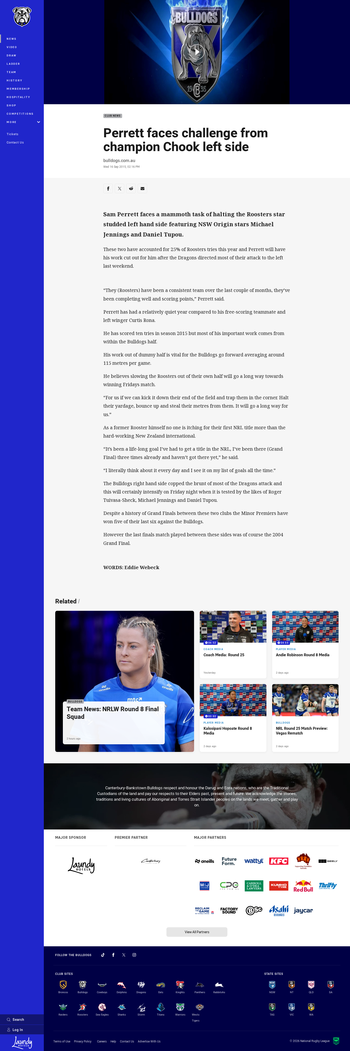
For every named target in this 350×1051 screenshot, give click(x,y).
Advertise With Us (149, 1041)
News (12, 38)
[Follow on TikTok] (103, 955)
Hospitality (18, 97)
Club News (112, 116)
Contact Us (15, 142)
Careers (102, 1041)
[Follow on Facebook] (113, 955)
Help (113, 1041)
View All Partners (197, 932)
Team (11, 72)
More (12, 122)
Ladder (13, 63)
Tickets (13, 134)
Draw (12, 55)
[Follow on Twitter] (124, 955)
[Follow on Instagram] (134, 955)
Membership (18, 88)
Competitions (20, 113)
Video (12, 47)
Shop (11, 105)
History (14, 80)
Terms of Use (61, 1041)
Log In (18, 1029)
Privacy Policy (82, 1041)
